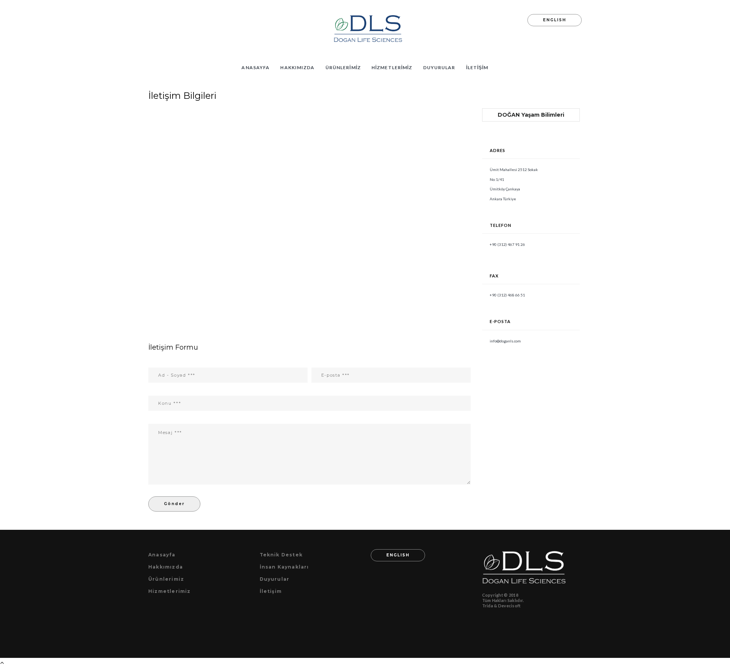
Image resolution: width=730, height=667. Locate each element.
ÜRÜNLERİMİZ (343, 67)
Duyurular (275, 579)
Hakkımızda (165, 567)
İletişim (271, 591)
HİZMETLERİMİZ (392, 67)
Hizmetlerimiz (169, 591)
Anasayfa (162, 555)
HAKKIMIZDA (297, 67)
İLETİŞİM (477, 67)
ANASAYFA (255, 67)
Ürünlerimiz (166, 579)
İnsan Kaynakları (284, 567)
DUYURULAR (439, 67)
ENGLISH (554, 19)
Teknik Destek (281, 555)
